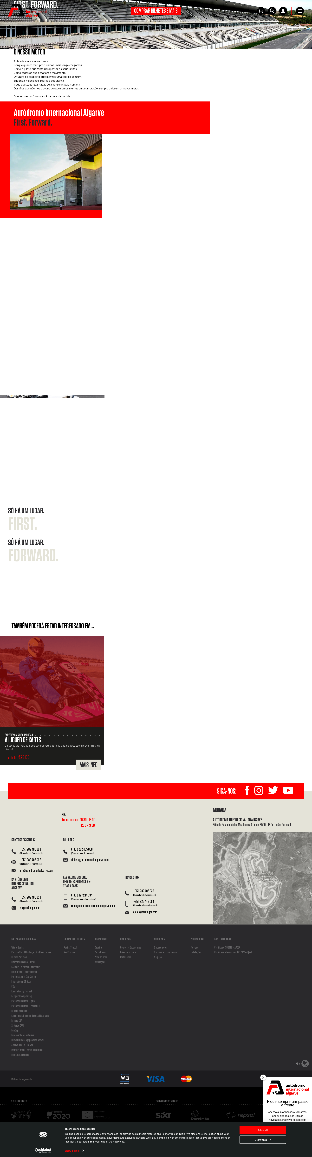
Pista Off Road (101, 957)
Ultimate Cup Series (20, 1055)
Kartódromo (69, 952)
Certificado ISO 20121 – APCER (227, 947)
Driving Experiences (74, 939)
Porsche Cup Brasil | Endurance (25, 1006)
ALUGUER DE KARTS (23, 740)
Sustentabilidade (223, 939)
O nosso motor (160, 947)
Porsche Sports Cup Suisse (23, 976)
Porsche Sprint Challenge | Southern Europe (31, 952)
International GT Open (21, 981)
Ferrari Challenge (19, 1011)
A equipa (158, 957)
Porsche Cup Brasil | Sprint (23, 1001)
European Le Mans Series (22, 1035)
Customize (261, 1139)
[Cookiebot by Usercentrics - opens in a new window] (43, 1150)
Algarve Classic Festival (22, 1045)
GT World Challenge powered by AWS (27, 1040)
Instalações (100, 962)
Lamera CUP (16, 1020)
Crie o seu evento (128, 952)
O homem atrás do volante (165, 952)
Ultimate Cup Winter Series (23, 962)
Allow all (263, 1130)
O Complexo (101, 939)
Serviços (194, 947)
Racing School (70, 947)
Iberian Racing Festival (21, 991)
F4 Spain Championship (21, 996)
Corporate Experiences (130, 947)
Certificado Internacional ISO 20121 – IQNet (233, 952)
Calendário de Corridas (23, 939)
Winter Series (17, 947)
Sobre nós (159, 939)
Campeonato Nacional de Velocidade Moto (30, 1015)
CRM (13, 986)
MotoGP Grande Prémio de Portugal (27, 1050)
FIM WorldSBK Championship (24, 972)
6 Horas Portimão (19, 957)
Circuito (98, 947)
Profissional (197, 939)
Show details (72, 1150)
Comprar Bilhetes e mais (156, 11)
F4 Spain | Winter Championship (25, 967)
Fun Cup (14, 1030)
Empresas (125, 939)
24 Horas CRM (17, 1025)
